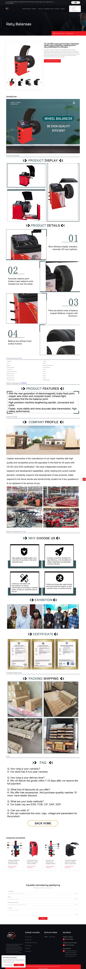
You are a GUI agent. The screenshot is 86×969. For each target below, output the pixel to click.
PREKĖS (24, 383)
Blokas (28, 948)
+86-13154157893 (69, 939)
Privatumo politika (43, 968)
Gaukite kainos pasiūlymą (74, 9)
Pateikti (43, 918)
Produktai (33, 8)
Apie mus (40, 8)
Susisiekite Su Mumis (49, 8)
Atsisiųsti (62, 8)
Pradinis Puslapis (26, 8)
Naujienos (57, 8)
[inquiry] (84, 479)
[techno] (11, 935)
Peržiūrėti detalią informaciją (12, 867)
